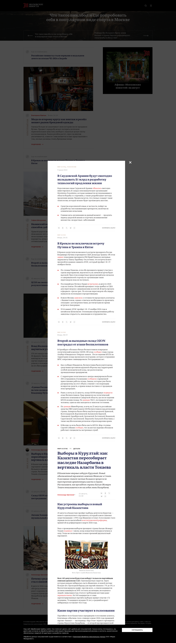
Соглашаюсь (137, 630)
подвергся (107, 393)
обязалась (97, 188)
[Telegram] (70, 227)
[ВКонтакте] (58, 227)
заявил (60, 257)
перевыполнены (64, 596)
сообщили (92, 379)
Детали (76, 449)
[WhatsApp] (74, 227)
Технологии (71, 167)
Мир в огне (61, 167)
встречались (93, 284)
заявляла (78, 298)
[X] (66, 227)
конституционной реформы (94, 520)
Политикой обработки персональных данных (89, 637)
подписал (68, 531)
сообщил (98, 352)
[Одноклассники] (62, 227)
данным (86, 400)
